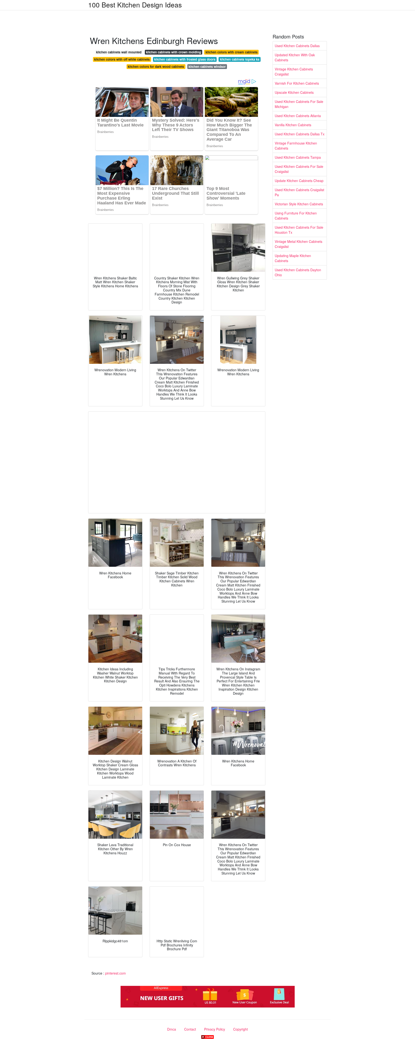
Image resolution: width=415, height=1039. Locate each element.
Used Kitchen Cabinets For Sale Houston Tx (299, 230)
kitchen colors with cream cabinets (231, 52)
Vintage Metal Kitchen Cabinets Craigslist (298, 244)
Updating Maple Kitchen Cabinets (293, 258)
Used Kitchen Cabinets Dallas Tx (299, 134)
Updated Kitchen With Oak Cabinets (295, 57)
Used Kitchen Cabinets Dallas (297, 45)
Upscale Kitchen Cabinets (294, 92)
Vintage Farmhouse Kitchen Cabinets (296, 146)
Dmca (171, 1029)
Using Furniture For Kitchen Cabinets (296, 215)
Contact (190, 1029)
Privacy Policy (214, 1029)
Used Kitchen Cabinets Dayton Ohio (298, 272)
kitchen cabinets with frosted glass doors (184, 59)
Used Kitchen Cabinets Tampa (298, 157)
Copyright (240, 1029)
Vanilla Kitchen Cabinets (293, 124)
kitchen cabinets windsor (207, 66)
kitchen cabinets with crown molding (173, 52)
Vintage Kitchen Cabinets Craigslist (294, 71)
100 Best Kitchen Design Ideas (135, 4)
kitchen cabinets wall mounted (118, 52)
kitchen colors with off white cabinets (122, 59)
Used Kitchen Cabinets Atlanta (298, 115)
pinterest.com (115, 973)
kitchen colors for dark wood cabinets (156, 66)
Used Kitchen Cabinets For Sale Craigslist (299, 169)
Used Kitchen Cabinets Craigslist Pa (299, 192)
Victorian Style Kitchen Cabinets (299, 204)
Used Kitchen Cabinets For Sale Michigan (299, 104)
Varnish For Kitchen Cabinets (297, 83)
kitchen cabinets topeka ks (239, 59)
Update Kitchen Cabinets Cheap (299, 180)
